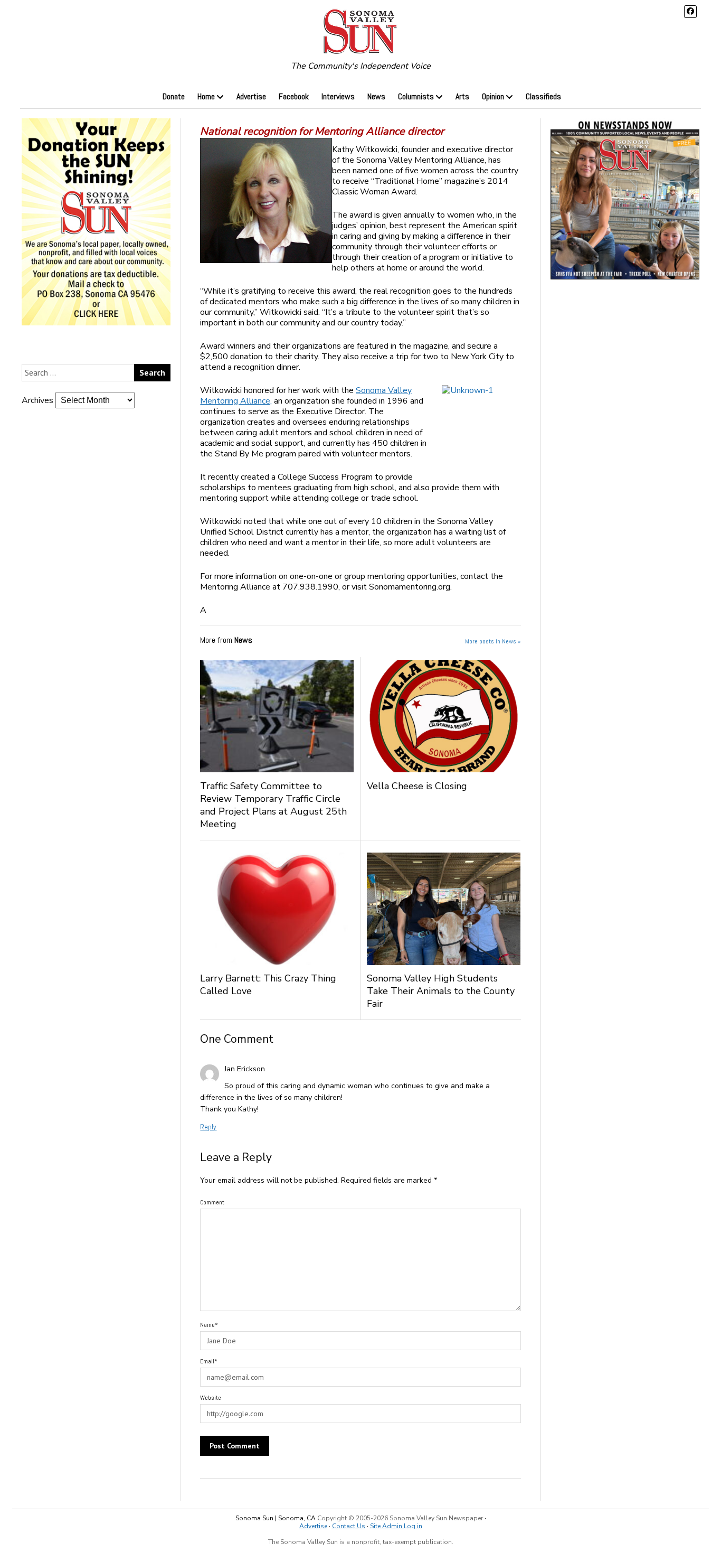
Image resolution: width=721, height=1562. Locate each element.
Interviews (338, 96)
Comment (212, 1202)
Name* (209, 1325)
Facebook (294, 96)
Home (206, 96)
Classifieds (543, 96)
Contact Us (348, 1526)
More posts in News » (493, 641)
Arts (462, 96)
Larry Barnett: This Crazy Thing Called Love (268, 984)
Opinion (493, 96)
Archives (37, 400)
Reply (208, 1126)
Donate (174, 96)
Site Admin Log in (396, 1526)
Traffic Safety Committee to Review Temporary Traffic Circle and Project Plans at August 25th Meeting (273, 805)
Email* (208, 1361)
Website (210, 1397)
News (376, 96)
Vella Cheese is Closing (425, 786)
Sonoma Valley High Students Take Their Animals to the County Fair (441, 991)
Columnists (416, 96)
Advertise (251, 96)
